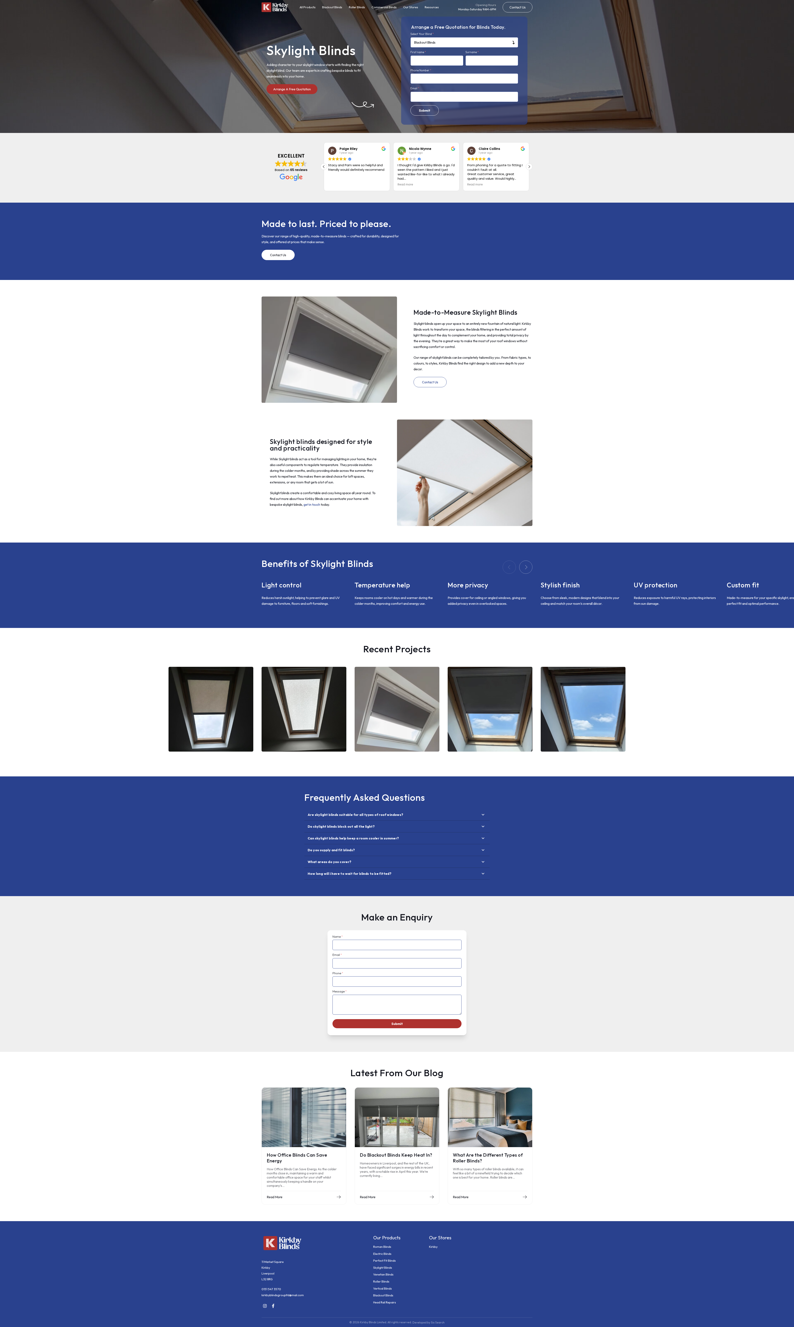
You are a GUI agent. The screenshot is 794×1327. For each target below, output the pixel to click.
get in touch (312, 504)
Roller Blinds (357, 7)
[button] (517, 7)
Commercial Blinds (384, 7)
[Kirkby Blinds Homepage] (275, 7)
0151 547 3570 (271, 1289)
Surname (472, 52)
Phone (337, 973)
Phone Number (420, 70)
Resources (432, 7)
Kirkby (433, 1247)
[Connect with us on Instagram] (265, 1306)
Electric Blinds (382, 1254)
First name (418, 52)
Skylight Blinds (382, 1268)
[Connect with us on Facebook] (273, 1306)
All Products (308, 7)
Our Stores (410, 7)
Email (414, 88)
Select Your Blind (422, 34)
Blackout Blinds (332, 7)
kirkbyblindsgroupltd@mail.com (283, 1295)
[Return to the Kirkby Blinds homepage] (313, 1243)
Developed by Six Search (429, 1322)
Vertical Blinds (382, 1288)
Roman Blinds (382, 1247)
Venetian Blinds (383, 1274)
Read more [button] (336, 184)
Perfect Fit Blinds (384, 1260)
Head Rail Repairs (384, 1302)
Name (337, 936)
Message (339, 991)
